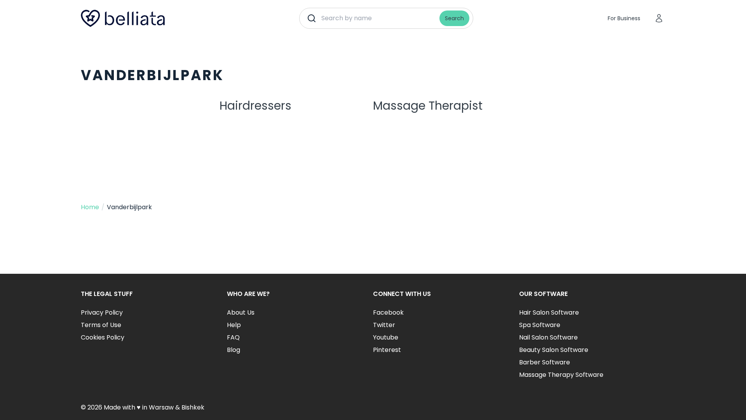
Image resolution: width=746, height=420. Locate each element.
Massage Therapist (428, 105)
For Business (624, 18)
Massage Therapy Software (561, 374)
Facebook (388, 312)
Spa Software (539, 324)
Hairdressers (255, 105)
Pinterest (387, 349)
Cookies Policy (102, 337)
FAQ (233, 337)
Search (454, 18)
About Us (240, 312)
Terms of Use (101, 324)
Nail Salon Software (548, 337)
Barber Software (544, 362)
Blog (233, 349)
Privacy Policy (102, 312)
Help (234, 324)
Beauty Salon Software (553, 349)
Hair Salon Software (549, 312)
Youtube (385, 337)
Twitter (384, 324)
